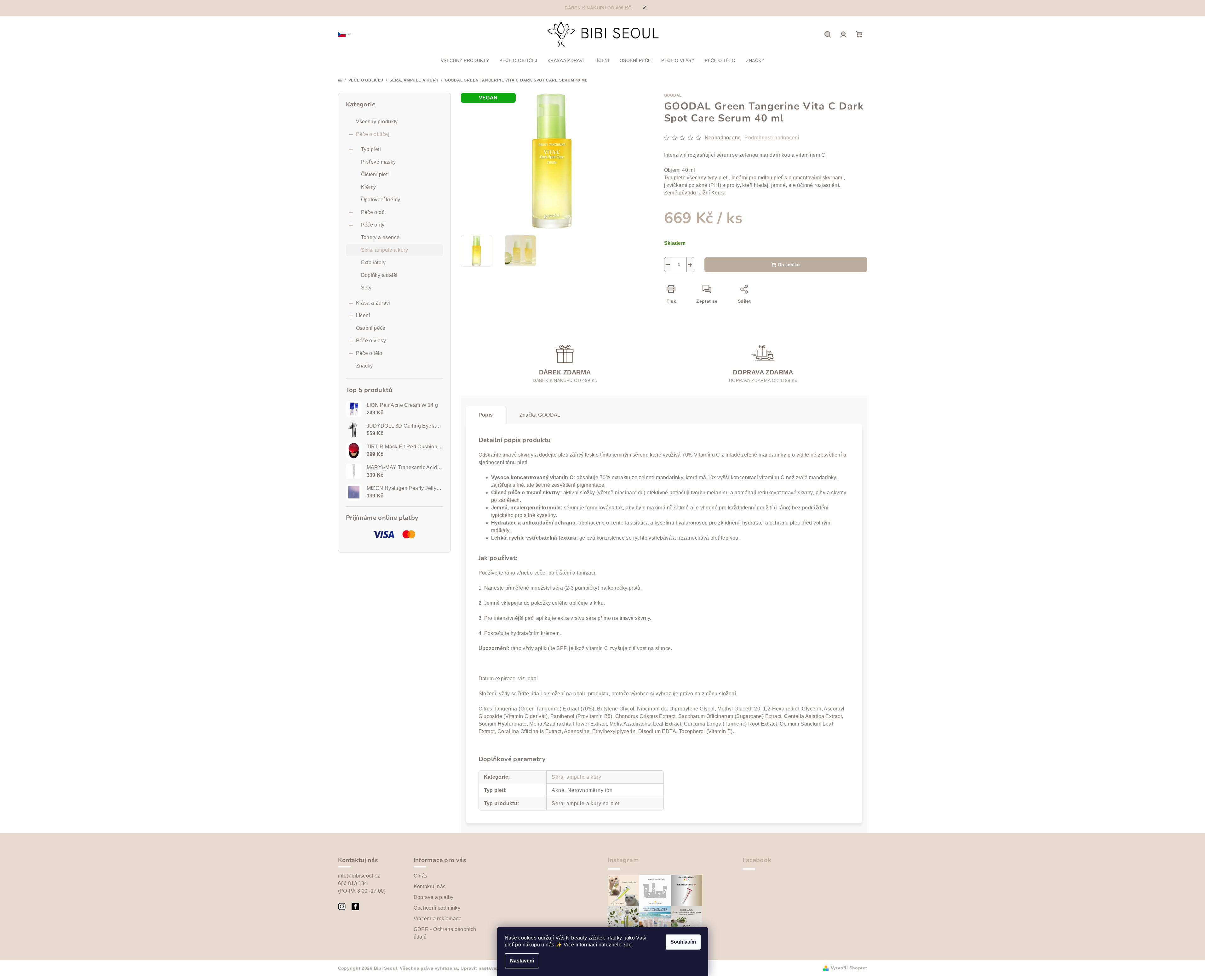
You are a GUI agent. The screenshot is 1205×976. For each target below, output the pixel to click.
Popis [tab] (486, 415)
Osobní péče (371, 328)
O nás (420, 875)
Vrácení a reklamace (438, 918)
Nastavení (522, 960)
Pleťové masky (378, 162)
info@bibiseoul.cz (359, 875)
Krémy (368, 187)
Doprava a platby (434, 897)
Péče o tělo (369, 353)
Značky (364, 365)
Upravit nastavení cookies (490, 968)
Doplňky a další (379, 275)
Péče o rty (373, 224)
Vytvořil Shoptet (849, 967)
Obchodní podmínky (437, 908)
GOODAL (673, 95)
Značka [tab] (539, 415)
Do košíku (789, 264)
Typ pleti (371, 149)
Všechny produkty (377, 121)
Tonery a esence (380, 237)
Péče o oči (373, 212)
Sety (366, 287)
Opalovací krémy (380, 199)
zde (627, 944)
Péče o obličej (373, 134)
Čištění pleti (375, 174)
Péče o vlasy (371, 340)
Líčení (363, 315)
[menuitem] (465, 60)
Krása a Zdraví (373, 303)
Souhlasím (683, 942)
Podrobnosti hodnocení (771, 137)
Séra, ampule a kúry (384, 250)
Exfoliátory (373, 262)
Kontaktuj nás (430, 886)
